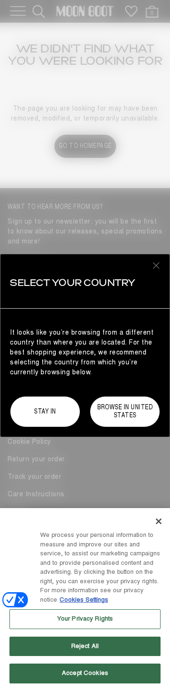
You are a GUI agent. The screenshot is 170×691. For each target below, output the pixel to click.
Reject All (85, 646)
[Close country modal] (156, 265)
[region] (85, 599)
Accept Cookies (85, 673)
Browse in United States (125, 411)
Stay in (45, 411)
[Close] (158, 521)
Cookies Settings (84, 600)
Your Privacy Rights (85, 618)
